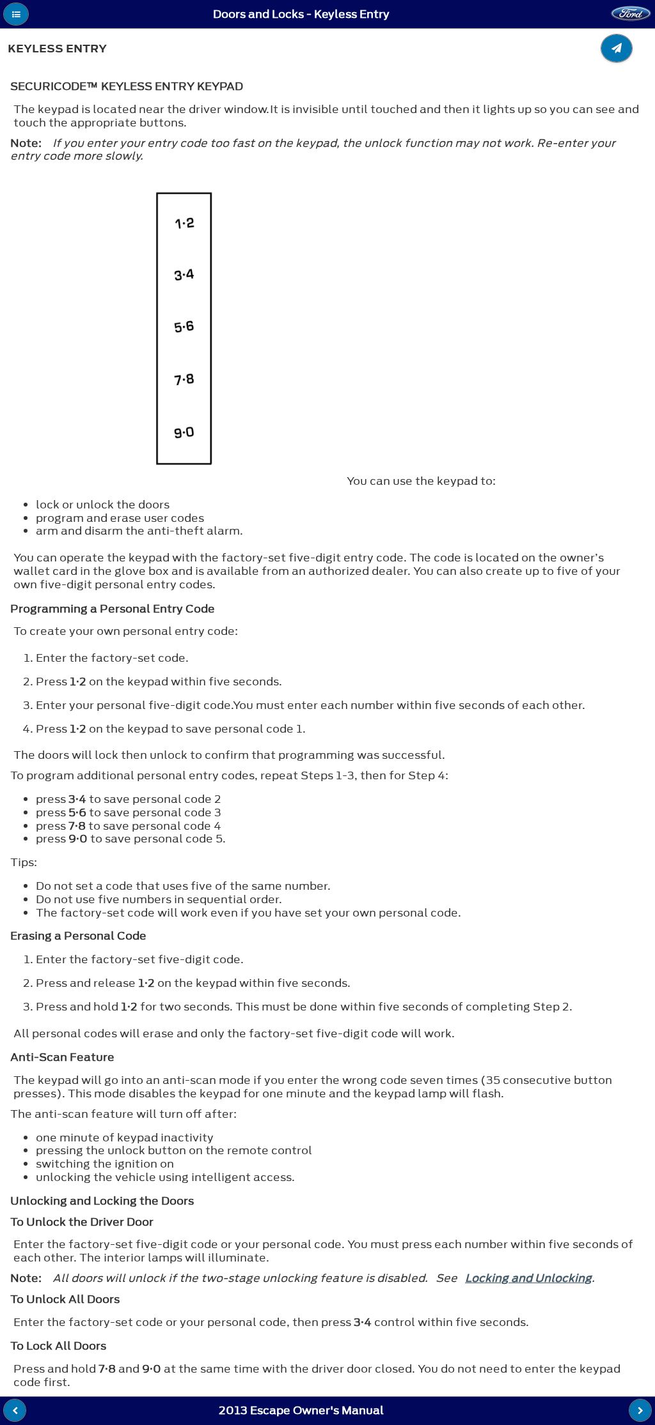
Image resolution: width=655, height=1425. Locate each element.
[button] (16, 14)
